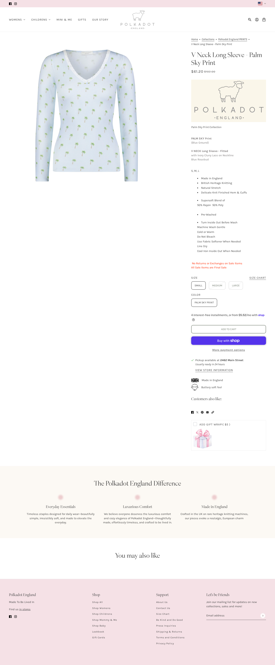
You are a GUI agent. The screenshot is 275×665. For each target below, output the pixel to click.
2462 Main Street (231, 360)
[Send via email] (207, 412)
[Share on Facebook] (192, 412)
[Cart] (264, 20)
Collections (208, 39)
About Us (162, 602)
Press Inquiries (166, 625)
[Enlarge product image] (86, 115)
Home (194, 39)
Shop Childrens (102, 613)
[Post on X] (197, 412)
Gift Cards (98, 637)
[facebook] (10, 3)
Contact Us (163, 608)
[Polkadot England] (138, 19)
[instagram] (15, 3)
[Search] (250, 20)
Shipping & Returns (169, 631)
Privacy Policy (165, 643)
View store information (214, 370)
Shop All (97, 602)
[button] (213, 412)
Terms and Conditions (170, 637)
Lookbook (98, 631)
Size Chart (162, 613)
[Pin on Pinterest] (202, 412)
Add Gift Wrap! (214, 424)
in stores (24, 609)
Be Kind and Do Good (169, 619)
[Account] (257, 20)
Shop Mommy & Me (104, 619)
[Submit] (262, 615)
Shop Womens (101, 608)
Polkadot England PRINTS (232, 39)
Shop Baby (99, 625)
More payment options (228, 350)
